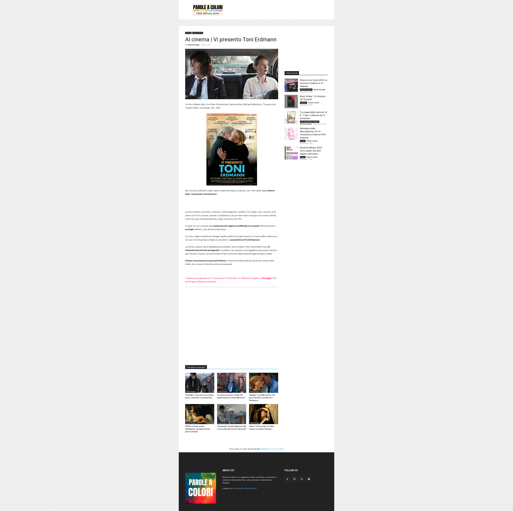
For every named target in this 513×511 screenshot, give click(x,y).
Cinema (188, 33)
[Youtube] (309, 479)
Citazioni (303, 103)
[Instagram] (294, 479)
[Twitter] (301, 479)
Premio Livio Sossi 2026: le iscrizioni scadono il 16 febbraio (313, 83)
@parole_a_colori (272, 449)
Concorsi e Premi (306, 90)
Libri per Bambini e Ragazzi (309, 122)
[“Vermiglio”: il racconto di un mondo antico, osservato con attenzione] (199, 383)
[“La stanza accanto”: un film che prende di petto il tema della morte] (231, 383)
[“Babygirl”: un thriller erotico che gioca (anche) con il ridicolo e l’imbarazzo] (263, 383)
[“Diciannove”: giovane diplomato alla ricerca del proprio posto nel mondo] (231, 414)
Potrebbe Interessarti (196, 367)
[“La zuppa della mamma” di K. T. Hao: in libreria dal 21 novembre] (291, 117)
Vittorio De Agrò (193, 45)
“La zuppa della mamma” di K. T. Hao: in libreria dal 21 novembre (313, 115)
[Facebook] (287, 479)
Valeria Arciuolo (319, 90)
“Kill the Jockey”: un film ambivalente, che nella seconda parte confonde (197, 429)
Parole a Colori (313, 103)
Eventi (303, 141)
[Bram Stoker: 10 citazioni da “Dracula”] (291, 101)
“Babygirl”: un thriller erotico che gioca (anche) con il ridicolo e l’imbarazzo (262, 397)
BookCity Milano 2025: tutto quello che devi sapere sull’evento (311, 150)
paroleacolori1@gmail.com (245, 488)
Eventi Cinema (197, 33)
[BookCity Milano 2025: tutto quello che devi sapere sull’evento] (291, 153)
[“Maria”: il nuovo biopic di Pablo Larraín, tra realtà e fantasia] (263, 414)
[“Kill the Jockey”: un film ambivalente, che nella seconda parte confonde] (199, 414)
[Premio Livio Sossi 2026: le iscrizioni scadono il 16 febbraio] (291, 85)
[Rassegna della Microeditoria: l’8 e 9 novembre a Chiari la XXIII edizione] (291, 133)
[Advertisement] (279, 10)
